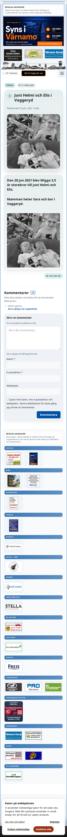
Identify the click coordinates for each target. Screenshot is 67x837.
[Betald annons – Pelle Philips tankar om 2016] (54, 53)
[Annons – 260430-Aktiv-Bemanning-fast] (33, 53)
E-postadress (15, 372)
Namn (11, 359)
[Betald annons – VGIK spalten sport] (33, 756)
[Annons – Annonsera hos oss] (33, 459)
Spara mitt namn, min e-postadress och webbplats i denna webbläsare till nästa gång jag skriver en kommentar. (32, 403)
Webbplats (12, 385)
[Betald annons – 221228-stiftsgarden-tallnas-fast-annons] (13, 567)
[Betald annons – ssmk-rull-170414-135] (13, 756)
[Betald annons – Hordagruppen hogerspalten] (13, 776)
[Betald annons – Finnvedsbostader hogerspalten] (13, 647)
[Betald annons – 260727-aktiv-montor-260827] (13, 481)
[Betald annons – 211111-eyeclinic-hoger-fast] (13, 587)
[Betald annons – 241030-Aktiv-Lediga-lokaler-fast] (13, 459)
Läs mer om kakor (15, 821)
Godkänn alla (43, 829)
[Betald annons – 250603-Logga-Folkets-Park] (13, 546)
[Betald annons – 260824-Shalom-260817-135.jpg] (13, 525)
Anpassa (55, 821)
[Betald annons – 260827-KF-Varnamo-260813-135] (13, 503)
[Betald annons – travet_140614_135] (13, 687)
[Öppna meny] (62, 73)
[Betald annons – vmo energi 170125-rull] (13, 735)
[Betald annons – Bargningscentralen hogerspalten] (13, 627)
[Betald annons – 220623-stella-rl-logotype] (13, 607)
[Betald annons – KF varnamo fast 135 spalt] (33, 735)
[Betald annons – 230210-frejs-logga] (13, 667)
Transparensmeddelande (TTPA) (13, 718)
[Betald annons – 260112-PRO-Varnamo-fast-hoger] (33, 687)
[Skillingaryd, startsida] (33, 73)
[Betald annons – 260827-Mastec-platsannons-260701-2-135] (33, 481)
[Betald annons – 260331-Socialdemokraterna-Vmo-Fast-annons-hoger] (14, 710)
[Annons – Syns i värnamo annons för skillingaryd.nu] (33, 31)
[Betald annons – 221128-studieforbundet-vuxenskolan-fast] (53, 687)
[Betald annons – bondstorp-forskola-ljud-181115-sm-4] (13, 55)
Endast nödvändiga (18, 829)
